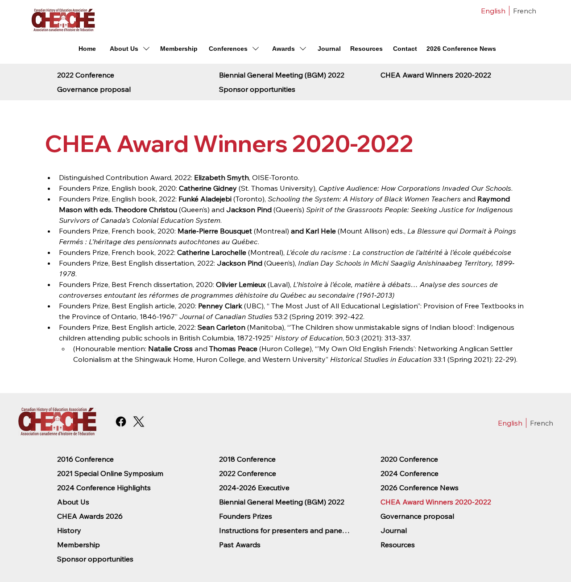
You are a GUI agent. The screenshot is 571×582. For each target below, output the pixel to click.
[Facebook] (121, 421)
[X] (138, 421)
